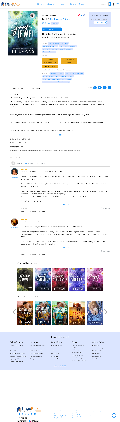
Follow (55, 23)
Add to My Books (50, 29)
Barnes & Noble (50, 63)
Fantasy (75, 342)
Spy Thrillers (20, 345)
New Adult (83, 360)
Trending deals (76, 410)
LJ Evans (46, 23)
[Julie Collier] (14, 171)
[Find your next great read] (10, 4)
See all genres (60, 366)
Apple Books (69, 59)
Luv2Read (14, 227)
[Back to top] (114, 415)
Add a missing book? (60, 416)
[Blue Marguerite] (77, 278)
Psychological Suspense (16, 359)
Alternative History (97, 348)
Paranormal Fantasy (77, 355)
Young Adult (54, 356)
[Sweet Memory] (43, 278)
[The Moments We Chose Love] (25, 312)
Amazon (50, 59)
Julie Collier (14, 177)
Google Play (50, 66)
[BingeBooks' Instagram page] (25, 414)
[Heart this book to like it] (79, 15)
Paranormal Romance (36, 353)
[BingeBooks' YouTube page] (32, 414)
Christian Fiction (55, 348)
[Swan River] (25, 278)
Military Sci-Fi (96, 353)
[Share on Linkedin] (104, 87)
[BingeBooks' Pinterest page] (35, 414)
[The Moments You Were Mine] (60, 312)
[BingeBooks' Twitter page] (22, 414)
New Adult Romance (50, 49)
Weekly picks (93, 410)
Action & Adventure (56, 345)
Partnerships (57, 414)
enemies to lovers (49, 79)
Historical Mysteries (15, 356)
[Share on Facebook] (95, 87)
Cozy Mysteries (14, 348)
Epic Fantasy (75, 350)
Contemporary (76, 345)
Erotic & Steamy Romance (37, 348)
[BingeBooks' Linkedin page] (28, 414)
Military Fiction (55, 353)
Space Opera (95, 359)
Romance (34, 342)
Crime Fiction (14, 350)
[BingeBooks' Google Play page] (34, 421)
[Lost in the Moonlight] (95, 312)
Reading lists (75, 412)
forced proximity (63, 82)
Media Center (58, 412)
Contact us (93, 418)
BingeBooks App (59, 418)
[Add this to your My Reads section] (81, 15)
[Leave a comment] (84, 15)
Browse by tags (76, 414)
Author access (94, 414)
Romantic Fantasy (77, 358)
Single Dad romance (64, 79)
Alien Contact (96, 345)
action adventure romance (74, 73)
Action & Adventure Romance (58, 43)
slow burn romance (49, 82)
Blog (73, 418)
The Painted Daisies (59, 19)
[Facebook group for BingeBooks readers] (19, 414)
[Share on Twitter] (100, 87)
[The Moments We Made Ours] (43, 312)
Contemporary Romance (68, 46)
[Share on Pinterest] (109, 87)
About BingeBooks (59, 410)
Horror (53, 350)
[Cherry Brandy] (60, 278)
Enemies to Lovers (49, 52)
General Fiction (56, 342)
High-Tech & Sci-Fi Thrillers (17, 353)
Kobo (69, 63)
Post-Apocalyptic (97, 356)
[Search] (109, 4)
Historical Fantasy (77, 352)
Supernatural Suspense (16, 361)
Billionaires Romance (50, 46)
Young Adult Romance (36, 359)
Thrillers (13, 342)
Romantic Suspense (65, 49)
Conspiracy (13, 345)
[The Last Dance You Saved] (77, 312)
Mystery (20, 342)
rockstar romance (67, 76)
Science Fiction (98, 342)
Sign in (117, 4)
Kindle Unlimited (100, 22)
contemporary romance (51, 76)
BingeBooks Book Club (96, 412)
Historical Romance (36, 350)
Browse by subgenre (78, 416)
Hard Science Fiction (98, 350)
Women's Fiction (56, 359)
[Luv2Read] (14, 222)
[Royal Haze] (95, 278)
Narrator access (94, 416)
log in (25, 163)
